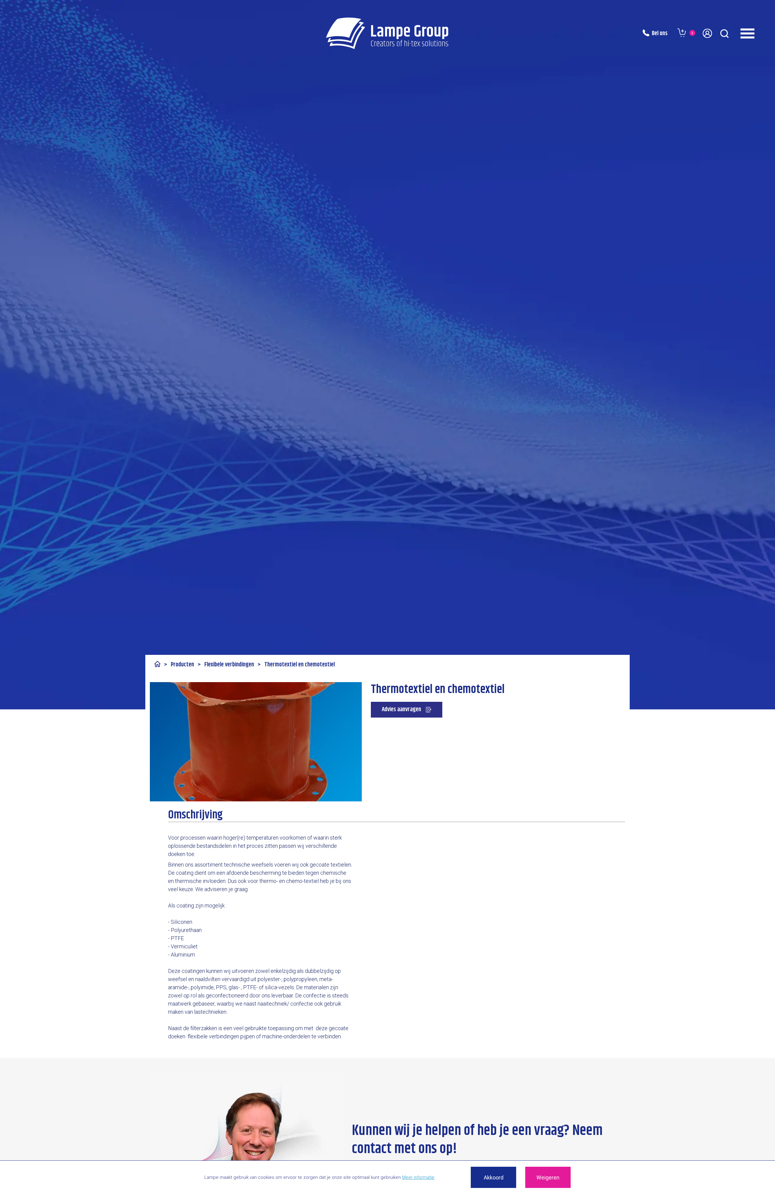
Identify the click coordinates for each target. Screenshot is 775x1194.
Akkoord (493, 1177)
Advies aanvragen (401, 709)
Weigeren (547, 1177)
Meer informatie (418, 1177)
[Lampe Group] (387, 33)
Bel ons (660, 33)
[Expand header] (755, 33)
